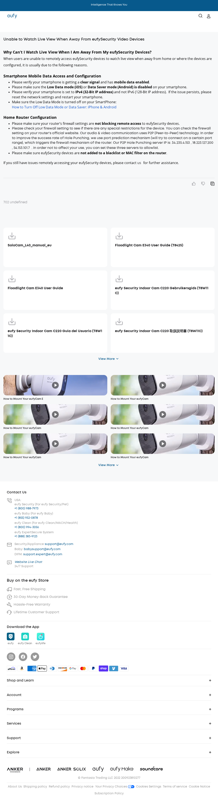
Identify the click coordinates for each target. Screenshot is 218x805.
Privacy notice (82, 787)
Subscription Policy (109, 793)
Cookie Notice (199, 787)
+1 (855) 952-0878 (26, 518)
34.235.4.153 (181, 142)
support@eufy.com (59, 544)
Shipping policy (35, 787)
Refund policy (59, 787)
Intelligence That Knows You (109, 4)
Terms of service (175, 787)
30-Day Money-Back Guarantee (41, 596)
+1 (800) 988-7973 (26, 508)
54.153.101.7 (22, 147)
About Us (15, 787)
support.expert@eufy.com (42, 554)
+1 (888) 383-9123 (25, 536)
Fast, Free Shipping (30, 589)
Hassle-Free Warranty (32, 604)
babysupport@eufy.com (42, 549)
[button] (7, 26)
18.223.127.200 (203, 142)
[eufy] (12, 16)
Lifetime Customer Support (36, 612)
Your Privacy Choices (111, 787)
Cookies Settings (148, 787)
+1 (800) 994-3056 (26, 527)
